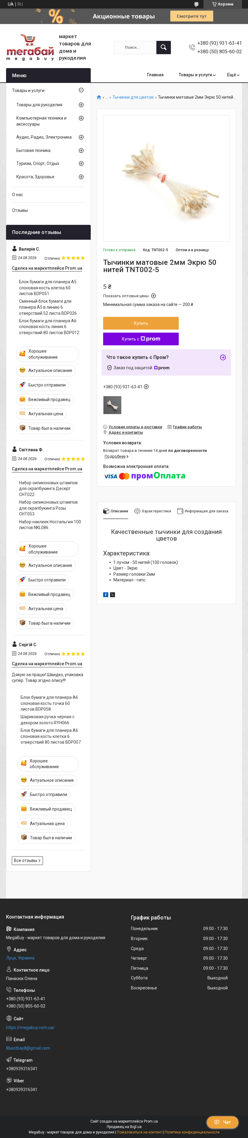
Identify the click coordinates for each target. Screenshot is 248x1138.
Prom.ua (151, 1121)
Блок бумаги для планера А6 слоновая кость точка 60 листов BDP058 (49, 703)
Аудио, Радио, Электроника (44, 137)
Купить (141, 323)
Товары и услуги (195, 74)
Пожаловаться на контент (139, 1132)
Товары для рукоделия (39, 104)
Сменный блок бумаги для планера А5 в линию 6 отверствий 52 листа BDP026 (48, 307)
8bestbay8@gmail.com (28, 1048)
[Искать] (163, 47)
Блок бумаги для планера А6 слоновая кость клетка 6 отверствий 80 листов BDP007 (51, 736)
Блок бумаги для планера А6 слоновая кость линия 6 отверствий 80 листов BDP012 (49, 326)
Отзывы (20, 210)
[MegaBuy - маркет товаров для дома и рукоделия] (30, 47)
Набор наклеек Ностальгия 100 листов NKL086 (50, 524)
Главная (155, 74)
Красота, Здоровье (35, 176)
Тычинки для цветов (133, 97)
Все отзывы (25, 860)
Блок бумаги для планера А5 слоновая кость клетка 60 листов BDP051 (48, 287)
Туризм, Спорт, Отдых (37, 163)
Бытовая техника (33, 150)
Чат (227, 1122)
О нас (17, 194)
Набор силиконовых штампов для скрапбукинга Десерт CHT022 (48, 488)
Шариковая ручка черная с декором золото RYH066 (47, 719)
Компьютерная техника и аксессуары (41, 121)
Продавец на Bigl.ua (124, 1127)
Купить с (130, 339)
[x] (112, 595)
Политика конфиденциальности (192, 1132)
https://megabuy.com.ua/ (30, 1027)
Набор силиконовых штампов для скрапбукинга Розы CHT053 (48, 508)
